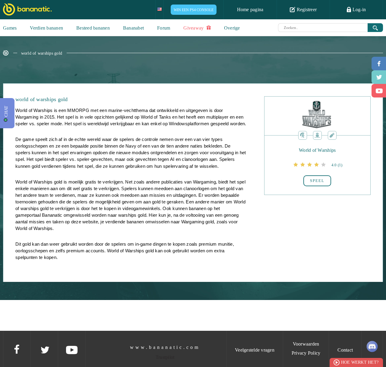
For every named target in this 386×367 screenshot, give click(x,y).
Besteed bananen (93, 27)
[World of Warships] (317, 159)
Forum (163, 27)
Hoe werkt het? (360, 362)
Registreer (306, 9)
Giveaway (194, 27)
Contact (345, 350)
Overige (232, 27)
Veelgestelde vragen (254, 350)
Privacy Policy (306, 353)
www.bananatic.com (165, 347)
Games (10, 27)
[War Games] (332, 134)
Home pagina (250, 9)
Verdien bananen (46, 27)
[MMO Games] (302, 134)
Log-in (358, 9)
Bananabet (133, 27)
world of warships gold (41, 53)
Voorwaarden (306, 343)
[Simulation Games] (317, 134)
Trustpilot (165, 357)
